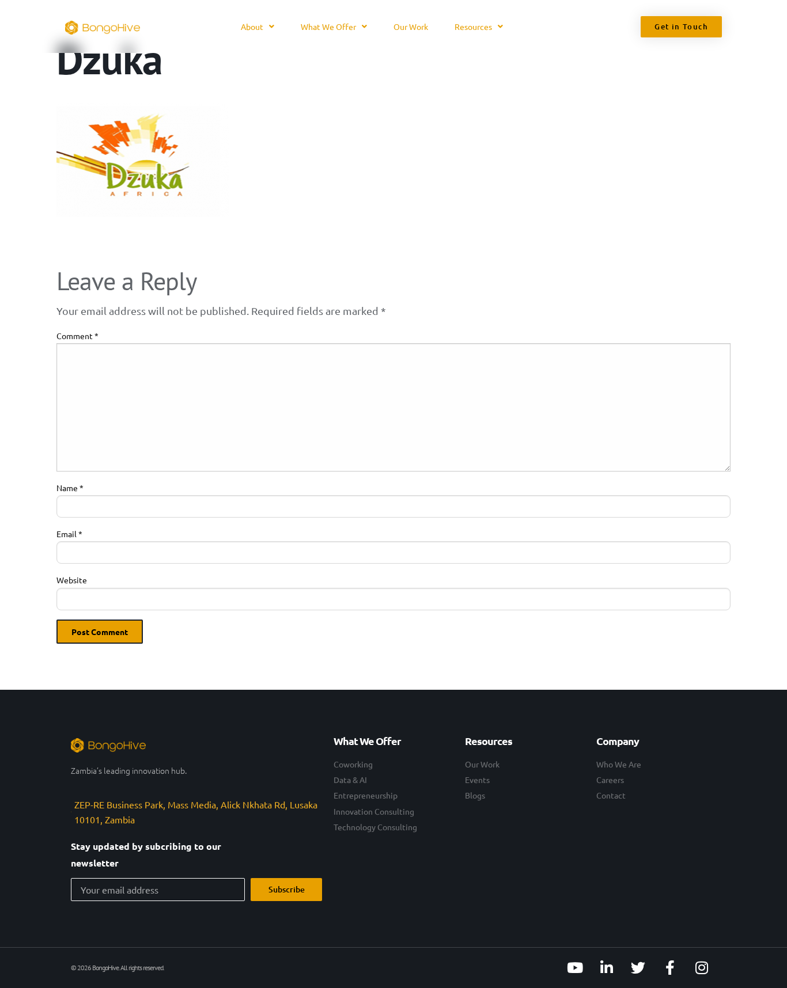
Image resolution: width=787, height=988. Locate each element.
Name (70, 487)
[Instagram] (701, 967)
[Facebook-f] (670, 967)
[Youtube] (575, 967)
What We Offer (328, 26)
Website (71, 580)
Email (69, 534)
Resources (473, 26)
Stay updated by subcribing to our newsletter (146, 854)
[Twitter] (638, 967)
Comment (77, 335)
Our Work (411, 26)
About (252, 26)
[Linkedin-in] (606, 967)
